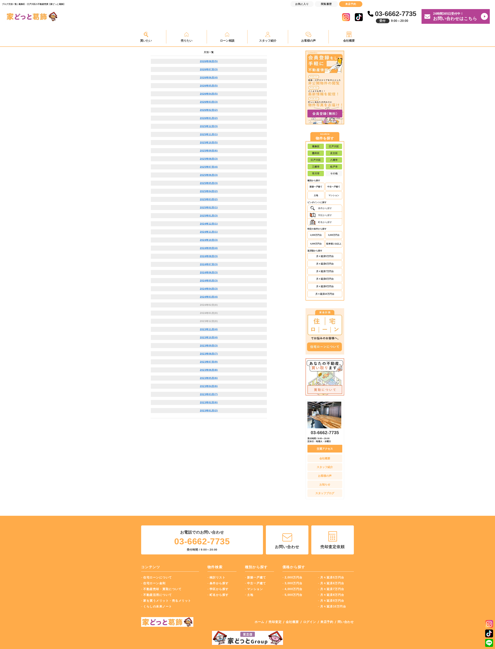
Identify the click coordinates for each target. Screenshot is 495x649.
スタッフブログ (324, 493)
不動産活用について (157, 594)
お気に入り (302, 4)
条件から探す (325, 208)
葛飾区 (316, 146)
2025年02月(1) (209, 207)
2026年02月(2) (209, 110)
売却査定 (275, 621)
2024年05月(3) (209, 280)
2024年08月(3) (209, 256)
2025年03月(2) (209, 199)
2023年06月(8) (209, 370)
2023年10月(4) (209, 337)
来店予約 (326, 621)
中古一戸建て (333, 186)
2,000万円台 (316, 235)
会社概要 (349, 40)
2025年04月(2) (209, 191)
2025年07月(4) (209, 167)
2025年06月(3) (209, 175)
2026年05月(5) (209, 85)
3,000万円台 (334, 235)
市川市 (316, 173)
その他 (334, 173)
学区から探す (325, 215)
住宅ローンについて (157, 577)
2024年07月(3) (209, 264)
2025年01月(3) (209, 215)
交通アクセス (325, 448)
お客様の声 (308, 40)
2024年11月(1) (209, 232)
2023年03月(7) (209, 394)
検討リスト (218, 577)
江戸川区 (334, 146)
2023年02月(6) (209, 402)
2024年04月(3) (209, 288)
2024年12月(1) (209, 223)
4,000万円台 (316, 244)
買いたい (146, 40)
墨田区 (316, 153)
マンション (334, 195)
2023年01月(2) (209, 410)
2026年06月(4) (209, 77)
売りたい (186, 40)
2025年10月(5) (209, 142)
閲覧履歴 (326, 4)
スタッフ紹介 (268, 40)
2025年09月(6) (209, 150)
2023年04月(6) (209, 386)
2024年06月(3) (209, 272)
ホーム (259, 621)
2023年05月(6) (209, 378)
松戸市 (334, 166)
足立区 (334, 153)
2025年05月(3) (209, 183)
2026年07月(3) (209, 69)
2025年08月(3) (209, 158)
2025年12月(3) (209, 126)
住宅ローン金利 (154, 583)
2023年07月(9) (209, 361)
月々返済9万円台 (325, 286)
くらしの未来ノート (157, 606)
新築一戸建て (316, 186)
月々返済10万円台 (324, 294)
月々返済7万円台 (325, 271)
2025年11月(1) (209, 134)
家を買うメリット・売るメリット (167, 600)
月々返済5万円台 (325, 256)
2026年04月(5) (209, 93)
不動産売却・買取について (162, 589)
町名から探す (325, 222)
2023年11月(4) (209, 329)
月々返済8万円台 (325, 279)
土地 (316, 195)
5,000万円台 (294, 594)
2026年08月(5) (209, 61)
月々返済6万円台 (325, 263)
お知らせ (324, 484)
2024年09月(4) (209, 248)
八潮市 (334, 160)
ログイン (309, 621)
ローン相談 (227, 40)
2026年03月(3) (209, 102)
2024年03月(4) (209, 296)
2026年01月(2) (209, 118)
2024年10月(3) (209, 240)
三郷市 (316, 166)
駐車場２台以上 (333, 244)
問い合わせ (346, 621)
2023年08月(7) (209, 353)
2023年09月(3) (209, 345)
